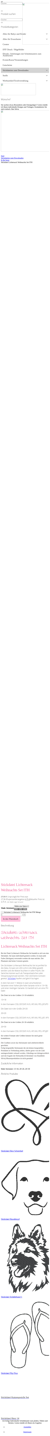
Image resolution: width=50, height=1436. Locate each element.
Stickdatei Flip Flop (9, 1373)
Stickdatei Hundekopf (10, 1219)
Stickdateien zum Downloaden (12, 158)
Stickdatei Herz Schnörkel (12, 1151)
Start (2, 156)
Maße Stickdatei (7, 908)
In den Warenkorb (10, 919)
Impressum (27, 1432)
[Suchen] (2, 22)
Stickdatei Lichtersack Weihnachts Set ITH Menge (22, 912)
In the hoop (5, 160)
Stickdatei (12, 978)
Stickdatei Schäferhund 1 (11, 1297)
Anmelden (27, 1427)
